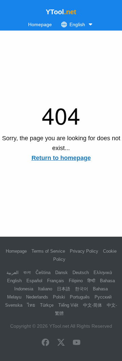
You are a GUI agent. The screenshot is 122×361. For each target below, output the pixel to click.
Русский (103, 297)
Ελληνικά (103, 272)
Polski (59, 297)
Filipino (76, 280)
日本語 (63, 288)
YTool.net (59, 326)
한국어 (81, 288)
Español (34, 280)
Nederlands (37, 297)
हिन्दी (91, 280)
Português (80, 297)
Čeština (43, 272)
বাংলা (27, 272)
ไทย (31, 305)
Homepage (40, 24)
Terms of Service (48, 251)
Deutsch (81, 272)
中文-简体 (92, 305)
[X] (61, 343)
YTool (61, 12)
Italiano (45, 288)
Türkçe (47, 305)
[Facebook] (45, 343)
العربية (12, 272)
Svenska (13, 305)
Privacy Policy (84, 251)
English (14, 280)
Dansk (61, 272)
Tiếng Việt (68, 305)
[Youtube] (76, 343)
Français (55, 280)
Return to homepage (61, 158)
